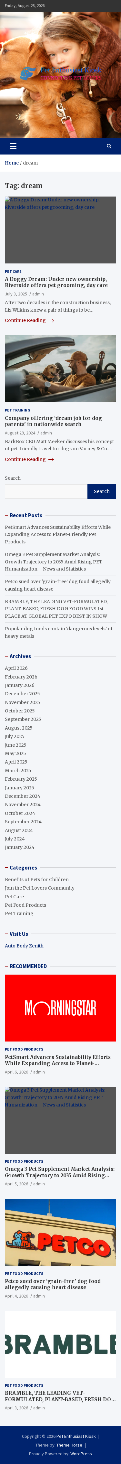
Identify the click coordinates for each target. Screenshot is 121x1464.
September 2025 (23, 719)
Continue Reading (26, 320)
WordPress (81, 1454)
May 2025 (15, 753)
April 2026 (16, 668)
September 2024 (23, 822)
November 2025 (22, 702)
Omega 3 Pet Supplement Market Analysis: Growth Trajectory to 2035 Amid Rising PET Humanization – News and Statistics (53, 561)
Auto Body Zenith (24, 946)
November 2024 (23, 804)
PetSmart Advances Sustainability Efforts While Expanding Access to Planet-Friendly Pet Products (58, 534)
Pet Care (13, 271)
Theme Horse (69, 1445)
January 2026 (20, 685)
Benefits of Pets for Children (37, 879)
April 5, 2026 (16, 1184)
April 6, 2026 (16, 1072)
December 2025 (22, 694)
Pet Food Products (25, 905)
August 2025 (19, 728)
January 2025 (19, 788)
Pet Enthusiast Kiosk (76, 1436)
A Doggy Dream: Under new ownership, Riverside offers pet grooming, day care (56, 282)
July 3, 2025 (16, 294)
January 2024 (20, 847)
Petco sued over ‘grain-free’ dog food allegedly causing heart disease (53, 1284)
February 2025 (21, 779)
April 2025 (16, 762)
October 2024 (20, 813)
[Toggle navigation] (13, 146)
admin (38, 294)
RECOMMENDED (28, 966)
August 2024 (19, 830)
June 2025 (15, 745)
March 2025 (18, 771)
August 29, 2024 (20, 433)
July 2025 (15, 736)
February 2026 (21, 677)
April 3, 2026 (16, 1408)
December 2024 (22, 796)
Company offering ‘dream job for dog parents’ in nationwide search (53, 421)
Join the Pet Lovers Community (40, 888)
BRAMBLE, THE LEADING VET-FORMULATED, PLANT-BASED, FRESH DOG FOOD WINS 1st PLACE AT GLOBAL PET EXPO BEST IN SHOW (56, 609)
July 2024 (15, 839)
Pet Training (17, 410)
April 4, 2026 (16, 1296)
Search (13, 478)
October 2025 (20, 711)
